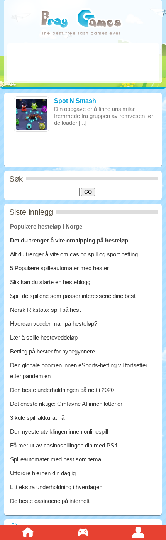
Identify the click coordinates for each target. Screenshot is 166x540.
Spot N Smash (75, 101)
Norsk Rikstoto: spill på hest (45, 309)
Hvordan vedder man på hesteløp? (53, 323)
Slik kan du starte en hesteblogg (51, 282)
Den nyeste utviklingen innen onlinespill (59, 431)
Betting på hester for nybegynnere (52, 351)
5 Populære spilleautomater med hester (59, 268)
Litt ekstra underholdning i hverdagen (56, 487)
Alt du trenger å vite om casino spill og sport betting (74, 254)
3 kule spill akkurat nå (37, 417)
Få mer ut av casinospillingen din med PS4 (63, 445)
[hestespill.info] (81, 23)
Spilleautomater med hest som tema (55, 459)
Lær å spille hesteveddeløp (44, 337)
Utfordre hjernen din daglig (43, 473)
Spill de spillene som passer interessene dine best (73, 296)
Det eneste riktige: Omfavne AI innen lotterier (66, 403)
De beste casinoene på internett (50, 501)
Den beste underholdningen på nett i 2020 (62, 390)
